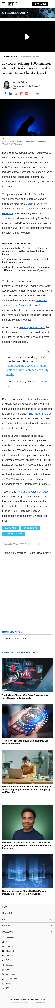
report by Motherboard (31, 327)
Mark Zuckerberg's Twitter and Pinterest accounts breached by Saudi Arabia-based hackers (25, 251)
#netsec (42, 365)
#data (10, 374)
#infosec (11, 370)
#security (42, 370)
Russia (35, 208)
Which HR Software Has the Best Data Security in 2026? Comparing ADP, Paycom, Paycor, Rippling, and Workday (26, 789)
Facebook (7, 213)
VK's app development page (33, 491)
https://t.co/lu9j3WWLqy (21, 365)
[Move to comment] (37, 93)
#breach (31, 370)
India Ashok (21, 82)
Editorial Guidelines (40, 553)
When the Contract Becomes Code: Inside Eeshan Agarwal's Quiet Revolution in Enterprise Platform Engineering (26, 845)
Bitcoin (29, 203)
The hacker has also (40, 413)
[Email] (32, 93)
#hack (21, 370)
